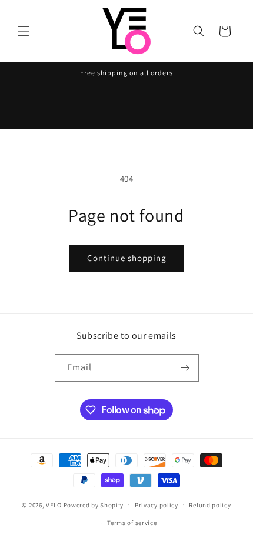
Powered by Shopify (94, 504)
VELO (54, 504)
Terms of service (132, 523)
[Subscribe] (185, 368)
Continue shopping (127, 257)
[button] (23, 31)
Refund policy (210, 505)
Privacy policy (156, 505)
